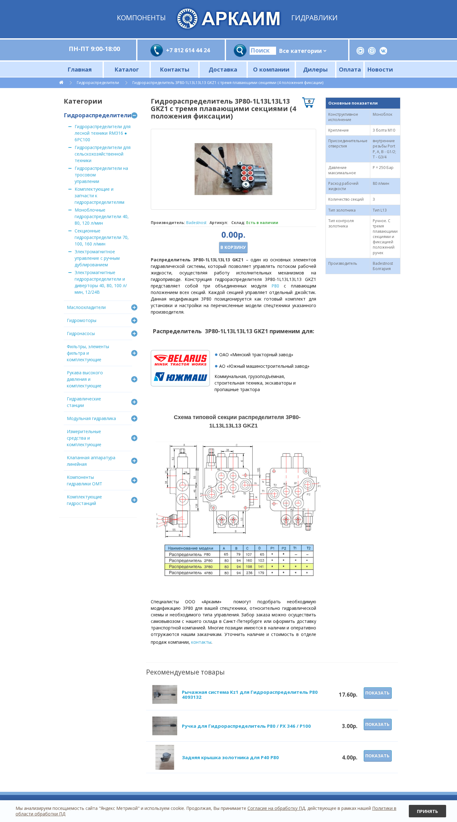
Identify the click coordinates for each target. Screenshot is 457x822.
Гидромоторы (81, 320)
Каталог (126, 69)
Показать (377, 693)
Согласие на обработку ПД (276, 808)
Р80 (275, 286)
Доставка (223, 69)
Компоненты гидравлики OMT (84, 480)
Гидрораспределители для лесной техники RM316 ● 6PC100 (103, 133)
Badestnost (196, 222)
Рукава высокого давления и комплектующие (85, 379)
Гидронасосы (81, 333)
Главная (79, 69)
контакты (201, 642)
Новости (380, 69)
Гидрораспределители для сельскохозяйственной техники (103, 153)
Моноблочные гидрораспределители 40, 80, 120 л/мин (102, 216)
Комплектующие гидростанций (84, 500)
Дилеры (315, 69)
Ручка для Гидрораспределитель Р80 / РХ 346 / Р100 (246, 726)
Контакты (174, 69)
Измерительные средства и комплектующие (84, 437)
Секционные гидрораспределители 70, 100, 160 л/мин (102, 237)
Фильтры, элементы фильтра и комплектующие (88, 352)
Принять (427, 811)
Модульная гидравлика (91, 418)
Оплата (350, 69)
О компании (271, 69)
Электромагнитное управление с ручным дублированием (97, 258)
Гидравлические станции (84, 402)
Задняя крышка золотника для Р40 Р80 (230, 757)
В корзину (233, 247)
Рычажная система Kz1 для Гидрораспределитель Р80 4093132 (250, 694)
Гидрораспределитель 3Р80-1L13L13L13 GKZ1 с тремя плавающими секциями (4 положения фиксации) (227, 82)
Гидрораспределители (98, 82)
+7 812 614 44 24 (188, 50)
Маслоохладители (86, 307)
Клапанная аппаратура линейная (91, 461)
